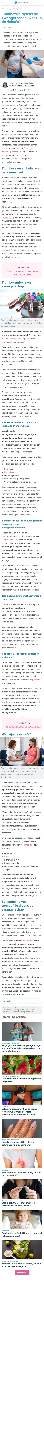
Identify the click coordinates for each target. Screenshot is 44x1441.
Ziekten (5, 1106)
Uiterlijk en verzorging (11, 1043)
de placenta (35, 680)
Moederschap (6, 9)
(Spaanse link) (8, 490)
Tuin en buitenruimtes (10, 1076)
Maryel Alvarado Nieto (25, 86)
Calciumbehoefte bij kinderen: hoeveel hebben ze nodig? (22, 1234)
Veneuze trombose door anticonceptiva (23, 726)
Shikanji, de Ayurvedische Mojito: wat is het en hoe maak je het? (21, 1265)
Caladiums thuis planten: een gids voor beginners (22, 1080)
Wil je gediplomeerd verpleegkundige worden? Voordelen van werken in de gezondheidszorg (21, 1048)
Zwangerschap (18, 9)
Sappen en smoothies (10, 1261)
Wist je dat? (6, 1200)
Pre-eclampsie (10, 472)
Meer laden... (22, 1273)
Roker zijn (8, 856)
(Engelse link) (27, 941)
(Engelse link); (8, 540)
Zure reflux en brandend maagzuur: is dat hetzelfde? (21, 1174)
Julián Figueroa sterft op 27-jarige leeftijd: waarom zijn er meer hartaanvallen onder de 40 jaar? (19, 1112)
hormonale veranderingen (15, 338)
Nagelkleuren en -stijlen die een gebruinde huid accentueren (18, 1143)
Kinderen (5, 1231)
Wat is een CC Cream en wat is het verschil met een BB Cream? (19, 1204)
